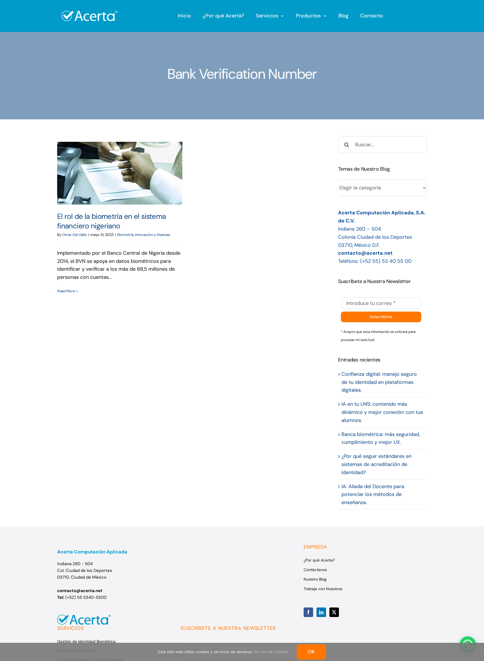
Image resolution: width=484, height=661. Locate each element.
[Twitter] (334, 612)
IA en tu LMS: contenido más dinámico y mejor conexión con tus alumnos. (382, 412)
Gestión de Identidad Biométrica (86, 641)
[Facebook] (308, 612)
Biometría (125, 234)
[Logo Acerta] (89, 7)
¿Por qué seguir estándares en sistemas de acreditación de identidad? (376, 464)
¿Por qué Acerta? (319, 560)
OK (311, 651)
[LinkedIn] (321, 612)
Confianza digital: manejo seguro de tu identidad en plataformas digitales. (379, 382)
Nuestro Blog (315, 579)
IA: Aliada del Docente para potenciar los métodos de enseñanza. (372, 494)
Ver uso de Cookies (270, 651)
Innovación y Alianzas (152, 234)
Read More (66, 291)
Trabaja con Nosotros (323, 588)
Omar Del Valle (74, 234)
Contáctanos (315, 569)
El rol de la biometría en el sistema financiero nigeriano (120, 173)
